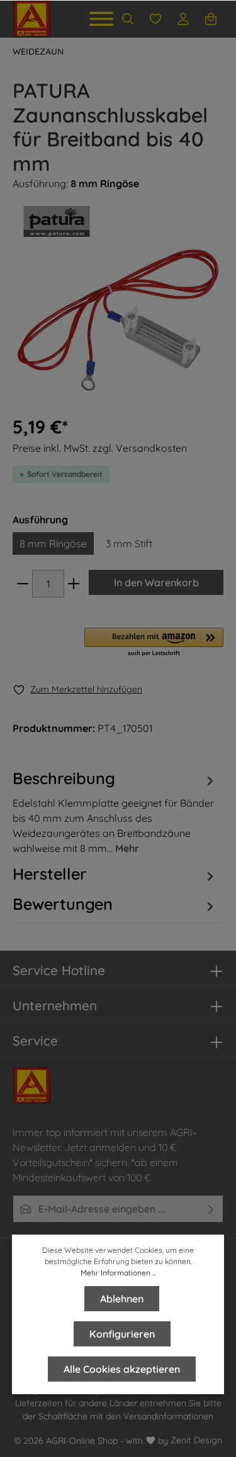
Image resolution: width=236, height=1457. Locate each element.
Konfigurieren (122, 1334)
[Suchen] (127, 18)
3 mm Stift (129, 543)
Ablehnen (121, 1298)
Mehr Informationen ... (118, 1272)
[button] (153, 643)
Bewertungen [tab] (63, 904)
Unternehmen (55, 1005)
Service (35, 1040)
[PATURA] (118, 221)
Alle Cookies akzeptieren (122, 1369)
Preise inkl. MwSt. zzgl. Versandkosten (100, 448)
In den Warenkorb (156, 582)
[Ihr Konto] (183, 18)
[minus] (23, 584)
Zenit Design (196, 1440)
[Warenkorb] (210, 18)
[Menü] (101, 18)
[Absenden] (211, 1209)
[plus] (74, 584)
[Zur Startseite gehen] (32, 19)
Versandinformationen (168, 1416)
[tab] (115, 811)
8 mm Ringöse (53, 543)
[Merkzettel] (155, 18)
